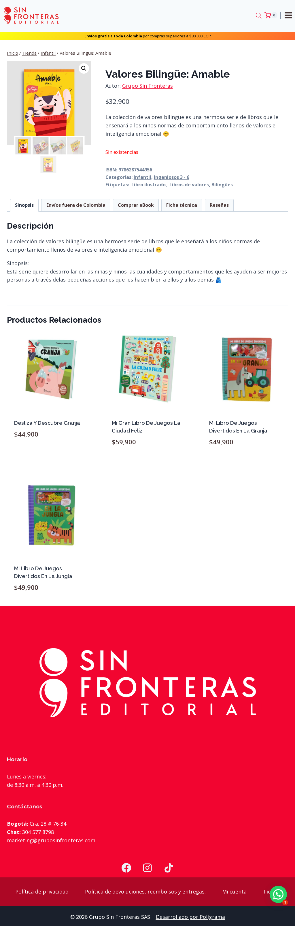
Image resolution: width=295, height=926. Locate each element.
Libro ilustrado (148, 184)
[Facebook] (126, 867)
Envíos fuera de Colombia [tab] (75, 205)
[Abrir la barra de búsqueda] (259, 15)
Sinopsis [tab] (24, 205)
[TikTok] (168, 867)
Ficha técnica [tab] (181, 205)
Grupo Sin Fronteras (147, 85)
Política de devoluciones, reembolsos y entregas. (145, 891)
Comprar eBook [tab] (136, 205)
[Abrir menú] (289, 15)
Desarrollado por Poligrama (190, 916)
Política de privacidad (42, 891)
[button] (84, 68)
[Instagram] (147, 867)
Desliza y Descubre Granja (47, 423)
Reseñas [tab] (219, 205)
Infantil (142, 177)
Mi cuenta (234, 891)
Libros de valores (188, 184)
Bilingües (222, 184)
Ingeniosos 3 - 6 (171, 177)
